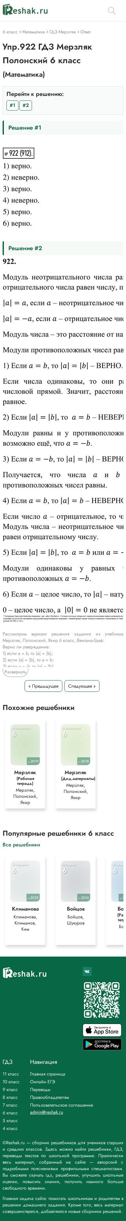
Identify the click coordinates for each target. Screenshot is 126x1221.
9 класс (10, 1089)
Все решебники (21, 844)
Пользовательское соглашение (61, 1105)
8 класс (10, 1097)
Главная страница (47, 1074)
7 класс (10, 1105)
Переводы (40, 1089)
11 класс (11, 1074)
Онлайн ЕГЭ (42, 1081)
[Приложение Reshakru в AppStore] (102, 1035)
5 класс (10, 1120)
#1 (12, 105)
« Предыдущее (43, 686)
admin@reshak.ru (46, 1112)
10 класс (11, 1081)
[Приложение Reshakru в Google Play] (102, 1048)
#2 (26, 105)
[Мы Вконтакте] (87, 971)
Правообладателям (49, 1097)
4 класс (10, 1128)
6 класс (10, 1113)
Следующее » (82, 686)
